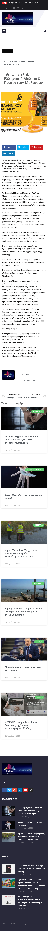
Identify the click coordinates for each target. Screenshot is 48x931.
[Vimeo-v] (18, 8)
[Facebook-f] (3, 8)
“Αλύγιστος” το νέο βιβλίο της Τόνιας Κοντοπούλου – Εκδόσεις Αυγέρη (31, 869)
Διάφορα (8, 51)
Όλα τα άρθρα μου (28, 380)
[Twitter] (6, 8)
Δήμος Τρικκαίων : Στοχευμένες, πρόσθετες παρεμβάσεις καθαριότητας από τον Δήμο (22, 553)
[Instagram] (10, 8)
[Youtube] (14, 8)
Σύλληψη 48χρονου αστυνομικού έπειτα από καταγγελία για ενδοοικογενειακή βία (22, 439)
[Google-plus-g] (14, 790)
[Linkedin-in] (22, 8)
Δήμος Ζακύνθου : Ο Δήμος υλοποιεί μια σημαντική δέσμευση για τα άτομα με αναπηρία (23, 611)
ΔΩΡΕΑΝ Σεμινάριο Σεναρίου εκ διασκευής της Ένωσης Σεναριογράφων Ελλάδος (21, 725)
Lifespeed (25, 924)
